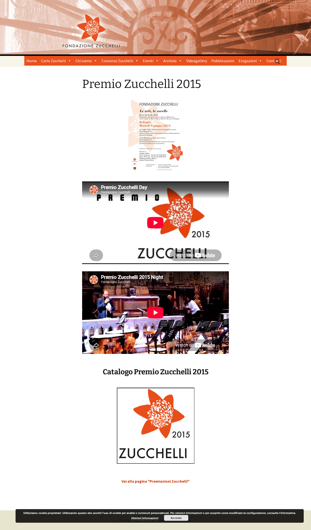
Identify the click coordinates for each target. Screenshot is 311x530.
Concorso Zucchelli (117, 60)
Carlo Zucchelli (53, 60)
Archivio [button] (170, 60)
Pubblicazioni (222, 60)
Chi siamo (84, 60)
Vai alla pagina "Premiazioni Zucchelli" (155, 481)
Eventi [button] (148, 60)
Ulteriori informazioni (144, 518)
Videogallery (196, 60)
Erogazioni (248, 60)
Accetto (176, 518)
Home (31, 60)
